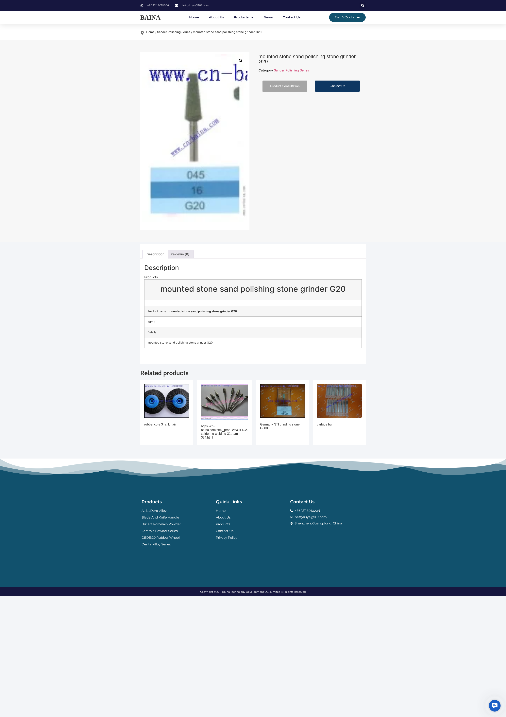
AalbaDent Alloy (154, 511)
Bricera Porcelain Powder (161, 524)
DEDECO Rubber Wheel (161, 537)
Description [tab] (155, 254)
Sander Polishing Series (173, 32)
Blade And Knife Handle (160, 517)
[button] (363, 5)
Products (241, 17)
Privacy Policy (226, 537)
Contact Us (291, 17)
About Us (216, 17)
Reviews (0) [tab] (180, 254)
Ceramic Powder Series (160, 531)
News (268, 17)
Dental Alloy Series (156, 544)
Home (194, 17)
